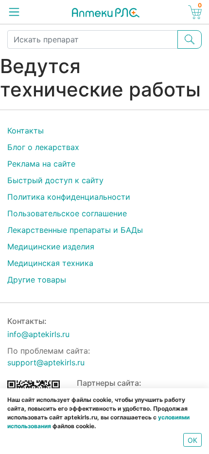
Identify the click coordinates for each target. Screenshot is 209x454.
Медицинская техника (50, 263)
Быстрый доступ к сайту (55, 180)
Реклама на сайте (41, 164)
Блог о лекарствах (43, 147)
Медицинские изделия (50, 246)
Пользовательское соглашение (67, 213)
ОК (192, 440)
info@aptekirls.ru (38, 334)
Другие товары (36, 279)
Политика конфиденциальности (68, 197)
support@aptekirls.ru (46, 362)
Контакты (25, 130)
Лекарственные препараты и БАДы (75, 230)
